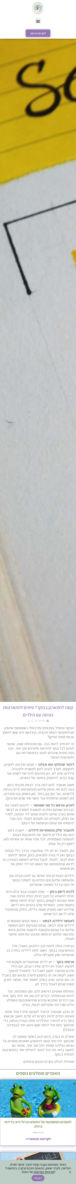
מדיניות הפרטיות (44, 1172)
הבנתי (38, 1178)
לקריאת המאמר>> (38, 1139)
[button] (38, 21)
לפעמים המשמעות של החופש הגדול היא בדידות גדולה (38, 1124)
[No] (70, 1171)
